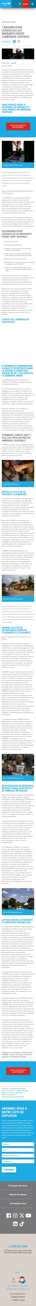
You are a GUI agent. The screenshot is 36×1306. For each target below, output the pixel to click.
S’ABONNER (9, 1169)
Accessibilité (23, 1286)
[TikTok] (20, 1222)
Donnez (25, 4)
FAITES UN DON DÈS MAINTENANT (18, 126)
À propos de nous (17, 1185)
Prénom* (6, 1144)
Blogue (14, 22)
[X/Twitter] (20, 1213)
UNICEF (13, 63)
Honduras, (11, 1092)
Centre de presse (18, 1194)
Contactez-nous (18, 1203)
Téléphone (7, 1161)
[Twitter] (19, 41)
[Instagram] (14, 1213)
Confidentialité (11, 1289)
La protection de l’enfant (18, 1088)
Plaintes (15, 1286)
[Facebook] (14, 41)
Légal (9, 1286)
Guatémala (19, 1092)
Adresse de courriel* (11, 1156)
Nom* (5, 1150)
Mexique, (5, 1092)
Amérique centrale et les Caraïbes (13, 1097)
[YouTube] (27, 1213)
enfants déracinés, (22, 1090)
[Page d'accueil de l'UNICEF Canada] (17, 1273)
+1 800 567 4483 (17, 1246)
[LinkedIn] (14, 1222)
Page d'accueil (6, 22)
